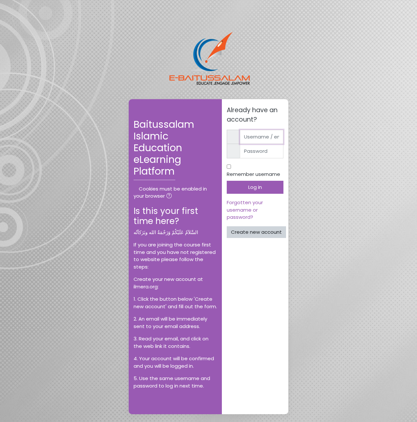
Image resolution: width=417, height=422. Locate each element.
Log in (255, 187)
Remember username (253, 174)
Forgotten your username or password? (245, 209)
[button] (170, 196)
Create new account (256, 232)
